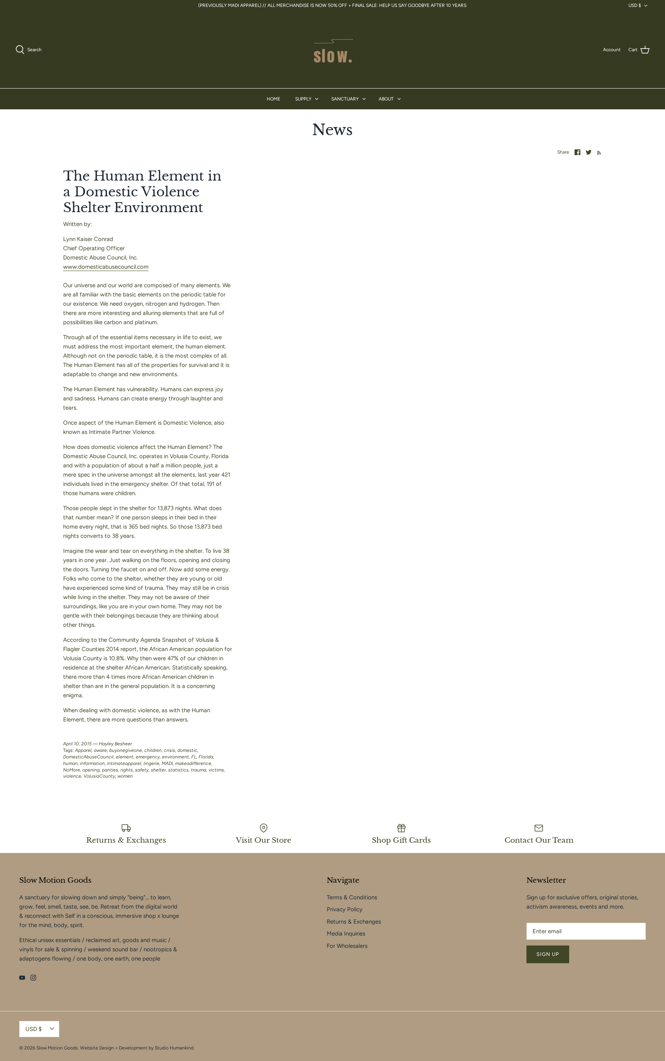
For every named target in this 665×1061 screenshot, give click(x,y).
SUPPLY (303, 99)
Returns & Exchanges (354, 921)
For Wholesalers (347, 945)
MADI (167, 763)
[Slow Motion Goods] (332, 49)
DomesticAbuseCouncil (88, 757)
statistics (178, 770)
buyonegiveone (125, 750)
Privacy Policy (345, 909)
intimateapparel (124, 763)
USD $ (634, 5)
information (92, 763)
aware (100, 750)
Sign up (547, 954)
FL (193, 757)
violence (72, 776)
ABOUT (386, 99)
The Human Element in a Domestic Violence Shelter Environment (142, 192)
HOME (273, 99)
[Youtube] (22, 978)
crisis (169, 750)
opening (91, 770)
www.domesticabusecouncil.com (106, 266)
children (153, 750)
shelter (158, 770)
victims (216, 770)
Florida (206, 757)
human (70, 763)
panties (110, 770)
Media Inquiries (346, 933)
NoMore (71, 770)
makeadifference (193, 763)
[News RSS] (597, 152)
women (125, 776)
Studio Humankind (174, 1048)
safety (142, 770)
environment (175, 757)
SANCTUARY (345, 99)
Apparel (83, 750)
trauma (198, 770)
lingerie (151, 763)
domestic (187, 750)
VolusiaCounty (99, 776)
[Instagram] (33, 978)
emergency (148, 757)
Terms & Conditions (352, 897)
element (125, 757)
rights (126, 770)
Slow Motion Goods (57, 1048)
